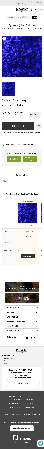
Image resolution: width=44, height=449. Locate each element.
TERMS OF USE (21, 411)
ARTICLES (11, 312)
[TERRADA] (22, 436)
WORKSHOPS (13, 317)
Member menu (13, 330)
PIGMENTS (14, 159)
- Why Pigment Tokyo (8, 358)
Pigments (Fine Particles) (29, 159)
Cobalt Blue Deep (28, 225)
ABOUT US (8, 355)
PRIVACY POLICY (30, 396)
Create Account (23, 383)
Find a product (13, 307)
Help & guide (13, 326)
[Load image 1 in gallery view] (8, 89)
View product (27, 256)
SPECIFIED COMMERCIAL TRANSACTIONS (21, 407)
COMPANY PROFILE (15, 396)
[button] (3, 10)
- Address (5, 361)
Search (34, 17)
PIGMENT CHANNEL (16, 321)
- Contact (4, 363)
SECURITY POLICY (14, 404)
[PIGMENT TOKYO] (22, 350)
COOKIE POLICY (29, 404)
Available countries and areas (19, 144)
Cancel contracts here (22, 428)
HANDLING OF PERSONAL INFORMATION (21, 400)
